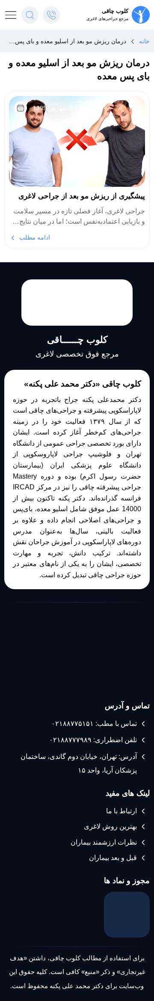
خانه (144, 41)
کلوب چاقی (115, 11)
